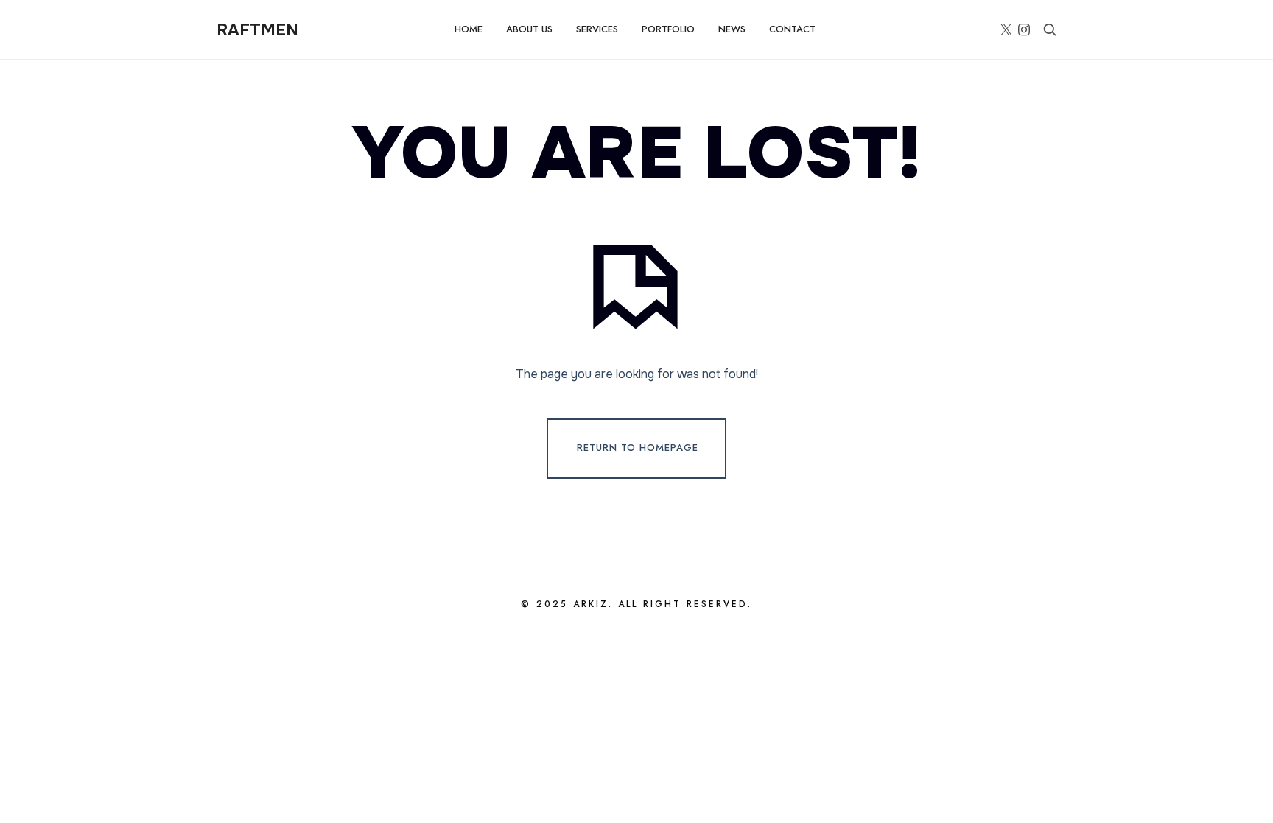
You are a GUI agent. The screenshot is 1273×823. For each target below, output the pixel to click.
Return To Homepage (637, 448)
